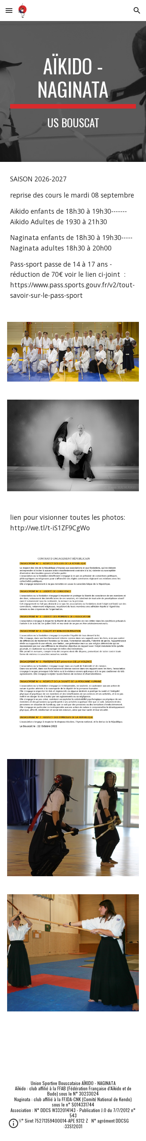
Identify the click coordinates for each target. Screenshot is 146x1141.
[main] (73, 91)
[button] (9, 10)
